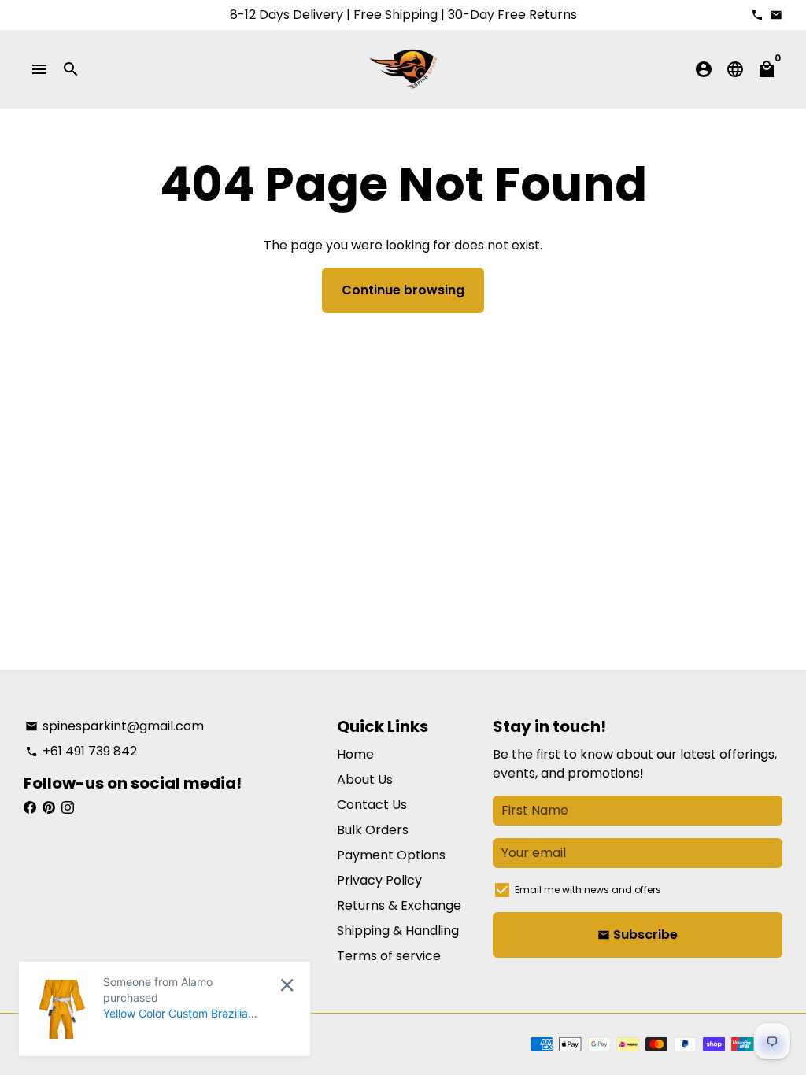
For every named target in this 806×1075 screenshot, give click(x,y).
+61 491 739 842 (81, 751)
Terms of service (389, 956)
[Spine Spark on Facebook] (30, 808)
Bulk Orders (373, 830)
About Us (365, 779)
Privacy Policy (379, 880)
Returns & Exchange (399, 905)
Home (355, 754)
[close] (287, 985)
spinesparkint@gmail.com (114, 726)
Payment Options (391, 855)
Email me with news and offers (588, 889)
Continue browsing (403, 290)
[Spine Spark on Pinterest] (49, 808)
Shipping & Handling (398, 931)
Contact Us (372, 805)
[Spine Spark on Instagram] (67, 808)
